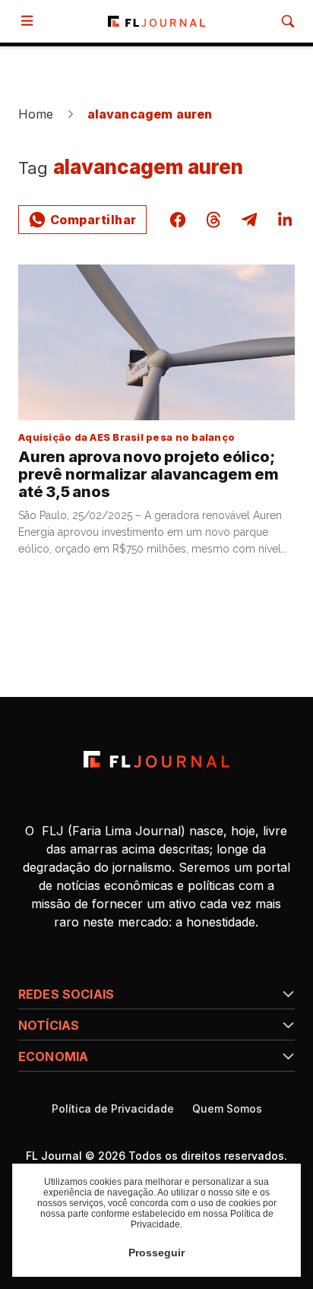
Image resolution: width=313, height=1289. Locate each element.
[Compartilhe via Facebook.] (178, 220)
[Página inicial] (156, 759)
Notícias (48, 1025)
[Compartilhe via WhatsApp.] (82, 219)
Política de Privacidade (113, 1109)
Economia (53, 1056)
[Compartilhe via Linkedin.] (285, 220)
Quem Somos (227, 1109)
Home (36, 114)
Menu (30, 21)
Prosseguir (156, 1252)
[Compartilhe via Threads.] (213, 220)
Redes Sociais (66, 994)
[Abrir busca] (288, 21)
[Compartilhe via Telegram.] (249, 220)
